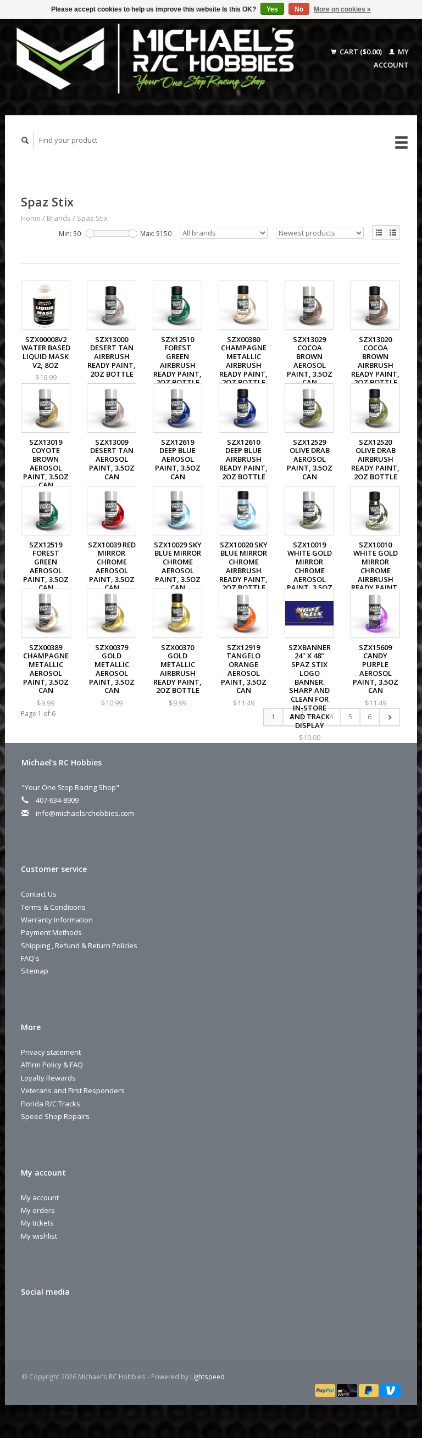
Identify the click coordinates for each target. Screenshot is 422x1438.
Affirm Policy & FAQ (52, 1065)
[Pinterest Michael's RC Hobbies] (54, 1321)
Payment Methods (51, 932)
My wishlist (39, 1236)
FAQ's (30, 958)
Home (31, 218)
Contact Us (39, 894)
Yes (272, 9)
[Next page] (389, 717)
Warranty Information (57, 920)
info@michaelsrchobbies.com (85, 813)
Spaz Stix (92, 218)
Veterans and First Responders (73, 1090)
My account (40, 1197)
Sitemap (34, 971)
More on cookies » (342, 9)
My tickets (37, 1223)
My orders (38, 1210)
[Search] (25, 140)
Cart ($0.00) (361, 52)
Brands (59, 218)
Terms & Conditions (53, 907)
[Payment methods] (326, 1390)
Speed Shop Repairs (55, 1116)
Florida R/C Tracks (50, 1104)
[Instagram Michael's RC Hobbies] (76, 1321)
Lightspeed (207, 1376)
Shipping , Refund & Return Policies (79, 945)
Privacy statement (51, 1052)
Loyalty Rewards (48, 1078)
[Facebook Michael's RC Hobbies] (31, 1321)
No (299, 9)
